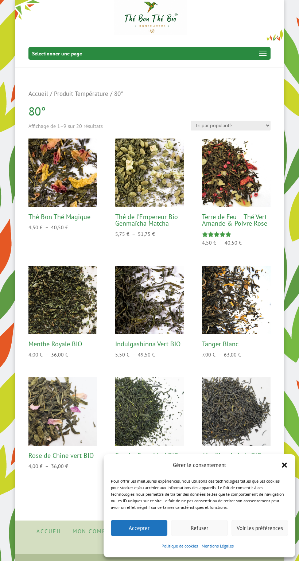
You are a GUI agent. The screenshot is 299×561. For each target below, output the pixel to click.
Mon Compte (93, 531)
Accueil (38, 94)
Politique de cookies (180, 546)
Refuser (199, 528)
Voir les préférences (260, 528)
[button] (284, 465)
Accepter (139, 528)
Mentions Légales (218, 546)
